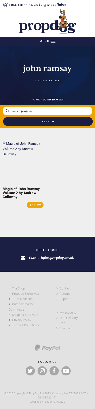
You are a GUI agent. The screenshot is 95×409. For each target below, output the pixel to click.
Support (65, 299)
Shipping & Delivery (25, 315)
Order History (69, 318)
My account (68, 312)
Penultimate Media (54, 401)
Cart (63, 323)
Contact (65, 288)
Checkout (66, 328)
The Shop (18, 288)
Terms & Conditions (25, 325)
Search (48, 121)
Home (35, 100)
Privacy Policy (21, 320)
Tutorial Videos (22, 299)
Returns (65, 293)
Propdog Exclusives (25, 293)
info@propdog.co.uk (57, 258)
